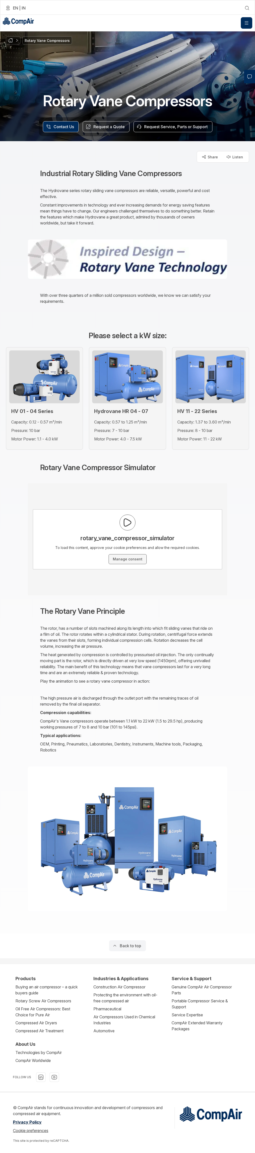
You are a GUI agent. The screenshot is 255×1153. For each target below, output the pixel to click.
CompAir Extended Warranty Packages (197, 1025)
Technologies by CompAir (38, 1052)
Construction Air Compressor (119, 986)
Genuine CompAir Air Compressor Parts (202, 989)
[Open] (246, 23)
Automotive (104, 1030)
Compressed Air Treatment (39, 1030)
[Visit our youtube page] (54, 1077)
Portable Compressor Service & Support (200, 1003)
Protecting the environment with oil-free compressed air (125, 997)
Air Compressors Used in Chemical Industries (124, 1019)
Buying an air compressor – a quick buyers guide (46, 989)
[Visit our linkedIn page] (41, 1077)
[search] (247, 8)
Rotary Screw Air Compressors (43, 1000)
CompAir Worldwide (33, 1060)
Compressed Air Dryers (36, 1022)
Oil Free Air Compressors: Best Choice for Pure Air (42, 1011)
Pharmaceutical (107, 1008)
